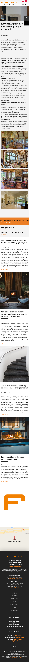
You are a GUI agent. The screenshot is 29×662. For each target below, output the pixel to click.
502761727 (12, 578)
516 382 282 (14, 641)
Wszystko (4, 234)
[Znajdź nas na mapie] (14, 539)
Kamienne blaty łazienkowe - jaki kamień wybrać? (13, 458)
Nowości (4, 33)
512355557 (19, 578)
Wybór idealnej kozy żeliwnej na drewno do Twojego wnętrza (14, 241)
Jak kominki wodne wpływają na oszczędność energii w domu (14, 387)
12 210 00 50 (16, 635)
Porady (11, 33)
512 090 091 (20, 637)
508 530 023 (17, 639)
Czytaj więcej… (4, 269)
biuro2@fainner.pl (14, 623)
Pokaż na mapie (15, 567)
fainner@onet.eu (14, 625)
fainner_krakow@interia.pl (14, 626)
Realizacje (19, 33)
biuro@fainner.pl (14, 621)
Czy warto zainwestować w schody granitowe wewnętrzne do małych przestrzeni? (14, 314)
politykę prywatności (17, 657)
